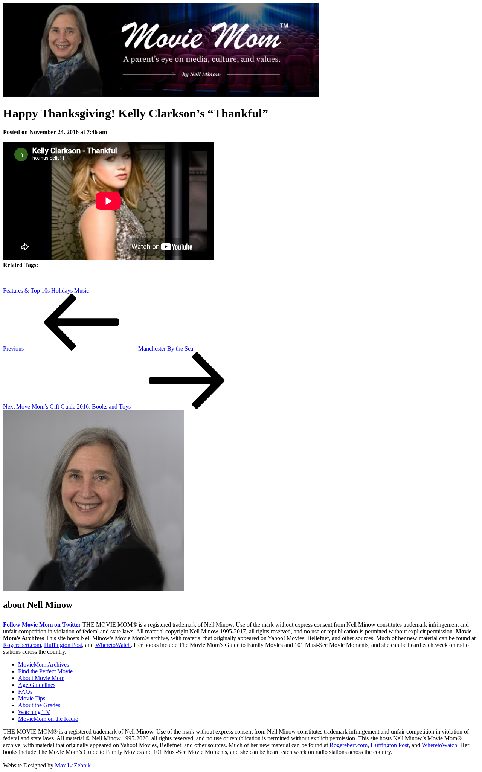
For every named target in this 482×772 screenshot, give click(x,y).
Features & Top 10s (26, 290)
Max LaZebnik (73, 765)
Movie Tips (31, 698)
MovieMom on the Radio (48, 719)
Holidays (62, 290)
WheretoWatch (113, 645)
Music (81, 290)
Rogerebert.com (22, 645)
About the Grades (39, 705)
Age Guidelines (36, 685)
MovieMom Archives (43, 664)
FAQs (25, 691)
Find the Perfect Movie (45, 671)
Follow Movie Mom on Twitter (42, 624)
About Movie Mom (41, 678)
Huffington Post (63, 645)
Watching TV (34, 712)
